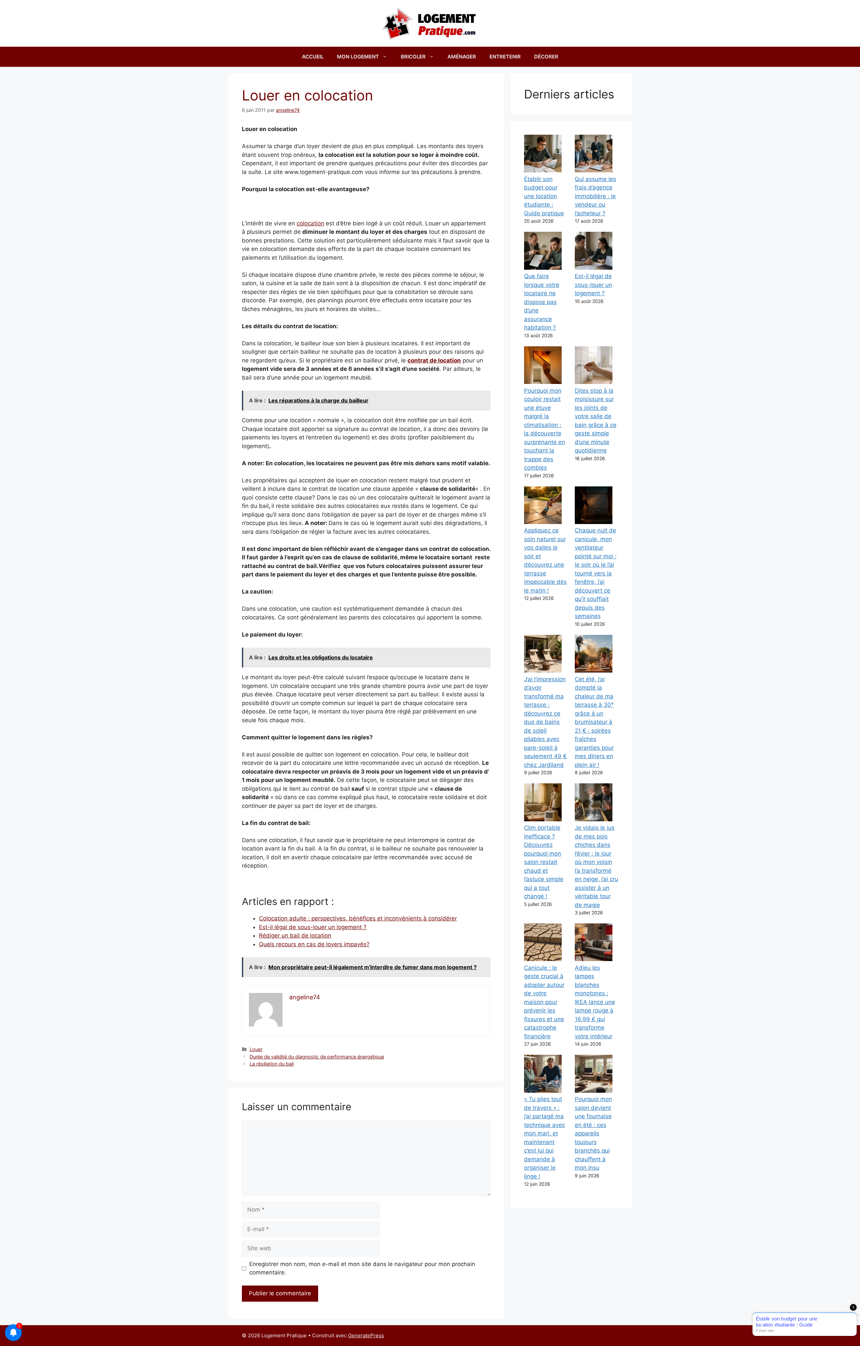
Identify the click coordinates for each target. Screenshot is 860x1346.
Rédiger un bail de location (295, 935)
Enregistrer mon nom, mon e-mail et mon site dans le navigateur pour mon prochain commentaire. (362, 1268)
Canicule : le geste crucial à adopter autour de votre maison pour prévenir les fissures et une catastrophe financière (544, 1002)
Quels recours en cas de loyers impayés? (314, 944)
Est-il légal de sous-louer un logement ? (313, 927)
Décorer (546, 56)
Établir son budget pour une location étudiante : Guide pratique (544, 196)
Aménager (461, 56)
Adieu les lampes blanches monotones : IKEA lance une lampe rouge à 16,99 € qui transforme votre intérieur (595, 1002)
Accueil (313, 56)
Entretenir (505, 56)
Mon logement (358, 56)
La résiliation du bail (272, 1064)
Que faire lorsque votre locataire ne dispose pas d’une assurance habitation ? (541, 302)
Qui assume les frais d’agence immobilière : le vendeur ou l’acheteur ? (595, 196)
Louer (256, 1049)
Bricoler (413, 56)
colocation (310, 223)
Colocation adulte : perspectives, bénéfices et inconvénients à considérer (358, 918)
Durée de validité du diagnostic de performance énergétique (317, 1056)
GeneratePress (366, 1335)
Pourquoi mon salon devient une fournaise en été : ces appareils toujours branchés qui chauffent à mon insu (593, 1133)
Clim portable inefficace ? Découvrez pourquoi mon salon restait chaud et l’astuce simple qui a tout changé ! (543, 862)
